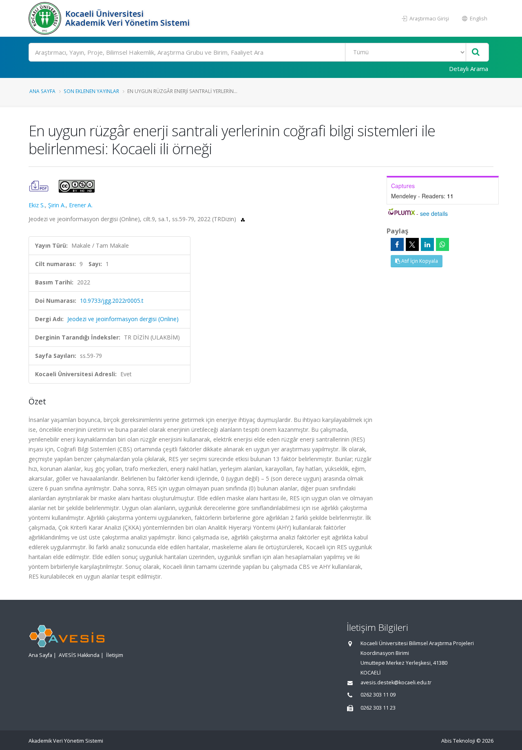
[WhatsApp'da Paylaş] (442, 244)
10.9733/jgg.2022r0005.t (112, 300)
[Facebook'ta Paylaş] (397, 244)
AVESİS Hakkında (79, 655)
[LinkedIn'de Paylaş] (427, 244)
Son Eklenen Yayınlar (91, 91)
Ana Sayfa (42, 91)
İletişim (114, 655)
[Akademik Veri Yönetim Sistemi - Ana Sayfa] (46, 18)
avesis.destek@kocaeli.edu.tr (396, 682)
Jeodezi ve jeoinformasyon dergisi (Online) (123, 319)
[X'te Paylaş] (412, 244)
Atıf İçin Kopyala (419, 260)
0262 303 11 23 (378, 707)
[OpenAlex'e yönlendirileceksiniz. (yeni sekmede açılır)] (243, 219)
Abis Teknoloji (458, 740)
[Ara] (476, 52)
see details (434, 213)
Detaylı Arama (468, 68)
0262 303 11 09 (378, 694)
